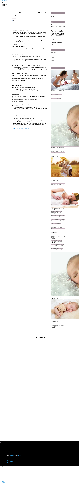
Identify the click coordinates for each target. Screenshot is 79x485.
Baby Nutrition (53, 55)
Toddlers (56, 232)
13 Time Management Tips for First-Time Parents (57, 220)
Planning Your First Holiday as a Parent (56, 95)
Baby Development (53, 52)
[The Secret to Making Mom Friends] (56, 223)
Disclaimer (8, 460)
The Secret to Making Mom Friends (55, 224)
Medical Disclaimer (10, 461)
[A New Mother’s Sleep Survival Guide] (56, 98)
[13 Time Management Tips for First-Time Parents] (58, 219)
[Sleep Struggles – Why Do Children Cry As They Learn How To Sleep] (58, 152)
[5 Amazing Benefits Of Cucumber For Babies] (57, 248)
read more (19, 352)
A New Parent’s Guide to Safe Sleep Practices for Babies (32, 386)
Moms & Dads (52, 60)
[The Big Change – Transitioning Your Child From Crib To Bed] (58, 183)
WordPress (19, 455)
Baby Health (52, 54)
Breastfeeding (4, 4)
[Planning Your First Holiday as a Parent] (56, 94)
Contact (8, 463)
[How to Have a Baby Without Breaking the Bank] (57, 244)
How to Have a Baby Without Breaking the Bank (57, 245)
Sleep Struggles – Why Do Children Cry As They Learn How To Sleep (35, 428)
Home (3, 2)
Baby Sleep (3, 5)
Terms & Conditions (10, 459)
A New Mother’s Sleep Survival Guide (27, 345)
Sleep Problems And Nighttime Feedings (56, 212)
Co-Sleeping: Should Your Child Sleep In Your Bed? (57, 208)
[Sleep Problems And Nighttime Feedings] (56, 211)
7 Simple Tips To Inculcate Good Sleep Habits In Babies (58, 297)
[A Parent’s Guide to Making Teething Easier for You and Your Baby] (58, 228)
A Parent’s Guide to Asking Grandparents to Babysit (58, 216)
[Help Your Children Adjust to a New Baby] (56, 240)
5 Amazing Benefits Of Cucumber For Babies (57, 249)
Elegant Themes (12, 455)
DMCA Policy (9, 462)
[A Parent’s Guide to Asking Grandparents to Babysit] (58, 215)
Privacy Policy (9, 457)
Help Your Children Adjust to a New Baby (56, 241)
